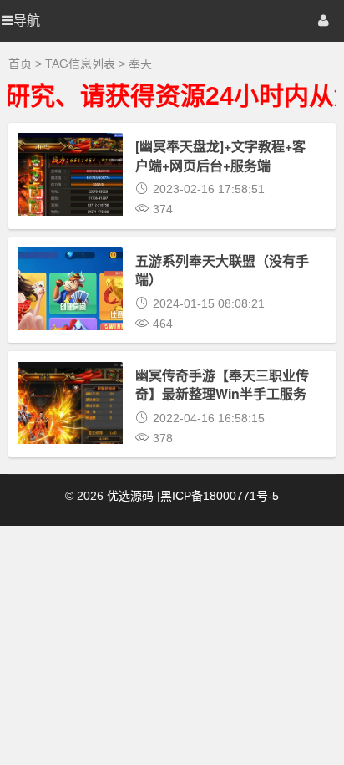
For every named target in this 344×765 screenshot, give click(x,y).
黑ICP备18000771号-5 (219, 495)
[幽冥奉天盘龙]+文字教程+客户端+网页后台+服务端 (220, 155)
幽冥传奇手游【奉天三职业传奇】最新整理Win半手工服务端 (222, 393)
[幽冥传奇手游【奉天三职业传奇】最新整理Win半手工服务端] (70, 431)
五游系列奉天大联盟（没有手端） (222, 269)
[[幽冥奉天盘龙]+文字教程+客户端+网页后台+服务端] (70, 202)
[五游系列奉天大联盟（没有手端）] (70, 316)
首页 (20, 63)
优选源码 (130, 495)
